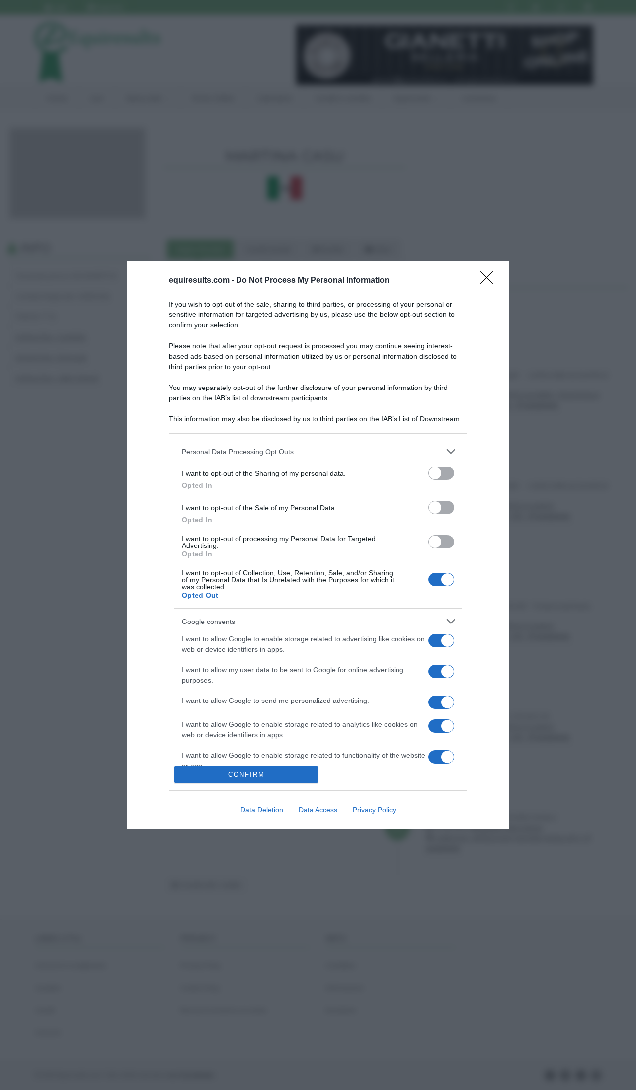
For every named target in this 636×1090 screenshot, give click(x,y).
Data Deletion (261, 810)
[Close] (489, 280)
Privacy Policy (374, 810)
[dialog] (318, 544)
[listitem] (318, 451)
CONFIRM (246, 774)
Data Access (318, 810)
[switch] (441, 473)
